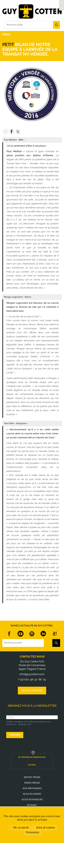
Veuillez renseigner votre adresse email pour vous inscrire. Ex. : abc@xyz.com (28, 723)
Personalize (32, 832)
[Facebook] (9, 634)
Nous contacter (32, 690)
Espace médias (32, 782)
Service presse (32, 777)
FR (61, 3)
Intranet (32, 805)
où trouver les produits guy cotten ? (32, 761)
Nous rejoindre (32, 794)
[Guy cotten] (32, 11)
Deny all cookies (45, 827)
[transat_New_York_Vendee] (32, 95)
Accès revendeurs (32, 799)
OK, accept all (21, 827)
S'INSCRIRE (15, 735)
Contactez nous (32, 656)
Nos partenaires (32, 788)
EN (61, 8)
